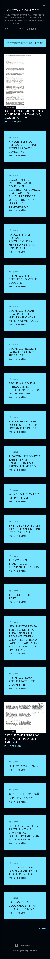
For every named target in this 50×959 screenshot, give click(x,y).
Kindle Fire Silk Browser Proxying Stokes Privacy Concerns (23, 146)
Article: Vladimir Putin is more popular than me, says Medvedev (23, 114)
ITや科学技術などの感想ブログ (21, 9)
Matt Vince (33, 951)
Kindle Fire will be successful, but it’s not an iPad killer (23, 425)
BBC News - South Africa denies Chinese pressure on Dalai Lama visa (24, 388)
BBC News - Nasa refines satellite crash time (22, 681)
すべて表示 (39, 43)
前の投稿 (42, 928)
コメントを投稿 (15, 121)
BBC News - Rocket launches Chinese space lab (22, 352)
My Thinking (18, 28)
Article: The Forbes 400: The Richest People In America (22, 739)
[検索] (44, 4)
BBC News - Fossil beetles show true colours (23, 279)
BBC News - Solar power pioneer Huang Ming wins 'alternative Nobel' (23, 315)
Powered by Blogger (27, 945)
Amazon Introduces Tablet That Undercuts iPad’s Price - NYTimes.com (24, 461)
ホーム (7, 28)
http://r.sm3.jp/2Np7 (24, 765)
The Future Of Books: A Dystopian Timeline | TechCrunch (25, 529)
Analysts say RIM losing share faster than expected (24, 871)
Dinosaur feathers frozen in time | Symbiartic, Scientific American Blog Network (24, 832)
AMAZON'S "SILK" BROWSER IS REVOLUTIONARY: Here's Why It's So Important (22, 241)
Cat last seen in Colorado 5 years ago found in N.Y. (22, 905)
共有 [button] (6, 121)
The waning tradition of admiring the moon (24, 563)
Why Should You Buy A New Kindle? (24, 495)
